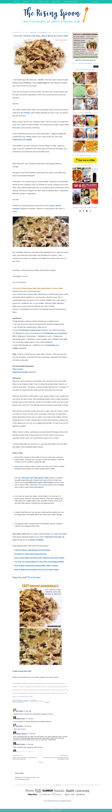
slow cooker (19, 702)
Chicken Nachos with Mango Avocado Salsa (32, 550)
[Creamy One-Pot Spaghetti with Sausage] (91, 96)
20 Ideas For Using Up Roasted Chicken (31, 554)
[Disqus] (41, 730)
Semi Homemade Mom (31, 291)
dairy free (25, 701)
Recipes (25, 1)
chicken (19, 701)
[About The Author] (85, 58)
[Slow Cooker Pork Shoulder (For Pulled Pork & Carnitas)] (91, 109)
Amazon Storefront (71, 1)
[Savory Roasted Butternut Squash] (91, 152)
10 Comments (33, 700)
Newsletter (56, 1)
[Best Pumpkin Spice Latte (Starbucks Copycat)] (91, 139)
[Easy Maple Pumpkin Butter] (79, 152)
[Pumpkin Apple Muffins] (79, 139)
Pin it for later (34, 577)
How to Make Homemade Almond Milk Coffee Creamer (36, 566)
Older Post (56, 757)
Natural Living (43, 1)
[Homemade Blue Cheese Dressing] (79, 109)
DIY (33, 1)
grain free (39, 701)
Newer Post (25, 757)
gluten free (32, 701)
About (16, 1)
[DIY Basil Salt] (79, 96)
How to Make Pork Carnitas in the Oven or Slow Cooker (37, 570)
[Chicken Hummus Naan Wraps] (79, 83)
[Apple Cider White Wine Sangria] (91, 126)
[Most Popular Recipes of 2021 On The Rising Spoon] (85, 204)
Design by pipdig (56, 810)
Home (41, 762)
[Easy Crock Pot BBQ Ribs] (91, 83)
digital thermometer (20, 372)
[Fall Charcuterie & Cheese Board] (79, 126)
